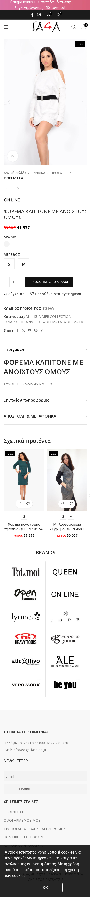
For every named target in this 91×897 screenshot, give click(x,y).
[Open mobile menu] (6, 27)
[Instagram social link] (38, 14)
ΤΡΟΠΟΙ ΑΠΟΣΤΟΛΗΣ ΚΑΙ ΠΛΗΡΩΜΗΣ (35, 828)
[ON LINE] (65, 594)
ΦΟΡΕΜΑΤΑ (13, 178)
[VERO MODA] (25, 685)
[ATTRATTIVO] (25, 661)
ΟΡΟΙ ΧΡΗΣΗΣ (15, 812)
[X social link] (23, 330)
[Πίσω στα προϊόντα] (12, 189)
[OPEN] (25, 594)
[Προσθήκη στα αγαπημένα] (28, 504)
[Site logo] (45, 26)
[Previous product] (6, 189)
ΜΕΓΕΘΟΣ (12, 254)
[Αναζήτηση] (74, 27)
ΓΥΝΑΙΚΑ (38, 172)
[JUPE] (65, 617)
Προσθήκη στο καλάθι (49, 281)
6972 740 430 (57, 743)
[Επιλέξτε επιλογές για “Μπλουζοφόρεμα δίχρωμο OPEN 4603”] (62, 504)
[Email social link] (29, 330)
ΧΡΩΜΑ (10, 236)
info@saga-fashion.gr (29, 749)
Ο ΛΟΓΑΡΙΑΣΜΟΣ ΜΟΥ (22, 820)
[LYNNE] (25, 617)
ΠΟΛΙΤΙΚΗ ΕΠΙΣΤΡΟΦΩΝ (23, 837)
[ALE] (65, 661)
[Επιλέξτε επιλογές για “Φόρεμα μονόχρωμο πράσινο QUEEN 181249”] (20, 504)
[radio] (7, 244)
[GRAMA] (65, 639)
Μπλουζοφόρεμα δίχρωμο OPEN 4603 (67, 526)
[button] (28, 876)
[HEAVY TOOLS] (25, 639)
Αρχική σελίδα (15, 172)
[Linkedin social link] (42, 330)
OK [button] (45, 887)
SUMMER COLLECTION (52, 316)
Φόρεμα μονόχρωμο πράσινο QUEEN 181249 (24, 526)
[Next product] (18, 189)
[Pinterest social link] (36, 330)
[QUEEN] (65, 572)
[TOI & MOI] (25, 572)
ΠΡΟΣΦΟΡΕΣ (61, 172)
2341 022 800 (34, 743)
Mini (29, 316)
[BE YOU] (65, 685)
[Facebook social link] (32, 14)
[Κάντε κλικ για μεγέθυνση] (12, 156)
